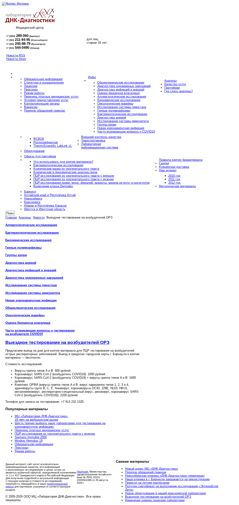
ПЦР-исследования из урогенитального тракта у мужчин (73, 179)
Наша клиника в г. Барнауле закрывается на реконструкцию (167, 479)
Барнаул (30, 191)
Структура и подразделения (44, 82)
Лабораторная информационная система (99, 145)
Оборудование (34, 151)
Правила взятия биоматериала (180, 160)
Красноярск (32, 202)
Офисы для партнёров (40, 156)
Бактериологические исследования (122, 114)
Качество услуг (175, 84)
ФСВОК (38, 139)
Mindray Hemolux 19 (28, 440)
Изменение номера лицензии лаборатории (155, 500)
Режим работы (34, 93)
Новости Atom (16, 59)
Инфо (92, 77)
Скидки (164, 163)
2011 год (174, 179)
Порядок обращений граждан (44, 110)
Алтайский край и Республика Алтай (50, 195)
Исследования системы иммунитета (123, 121)
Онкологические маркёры (115, 103)
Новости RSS (15, 55)
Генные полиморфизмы (113, 110)
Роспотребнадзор (45, 142)
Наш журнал (167, 170)
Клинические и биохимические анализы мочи (65, 172)
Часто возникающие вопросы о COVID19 (126, 131)
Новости (39, 217)
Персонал (31, 89)
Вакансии (30, 107)
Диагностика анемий (111, 117)
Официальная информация (43, 79)
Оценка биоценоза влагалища (118, 93)
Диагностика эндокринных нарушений (124, 86)
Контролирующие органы (42, 103)
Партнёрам (172, 87)
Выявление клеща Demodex (53, 186)
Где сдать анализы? (178, 91)
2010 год (174, 175)
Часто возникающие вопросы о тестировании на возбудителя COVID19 (40, 332)
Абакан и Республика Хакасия (45, 205)
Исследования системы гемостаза (121, 107)
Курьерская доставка (174, 167)
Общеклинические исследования (120, 82)
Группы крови (106, 124)
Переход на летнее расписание (147, 482)
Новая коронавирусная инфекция (120, 128)
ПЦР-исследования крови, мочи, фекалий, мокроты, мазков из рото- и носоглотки (91, 182)
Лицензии (30, 86)
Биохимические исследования (118, 100)
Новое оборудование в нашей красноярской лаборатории (165, 493)
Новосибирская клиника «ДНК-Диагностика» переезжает (165, 475)
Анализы (170, 80)
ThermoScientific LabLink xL (52, 146)
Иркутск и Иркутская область (44, 209)
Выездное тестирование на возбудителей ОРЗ (57, 342)
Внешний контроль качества (101, 137)
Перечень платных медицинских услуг (51, 96)
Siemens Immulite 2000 (31, 437)
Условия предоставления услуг (46, 100)
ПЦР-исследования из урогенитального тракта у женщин (73, 175)
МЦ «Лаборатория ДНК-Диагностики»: (41, 417)
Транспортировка (93, 140)
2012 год (174, 182)
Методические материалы (177, 186)
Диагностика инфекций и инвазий (120, 89)
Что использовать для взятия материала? (63, 161)
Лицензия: (83, 471)
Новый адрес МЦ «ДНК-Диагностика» (151, 468)
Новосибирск (33, 198)
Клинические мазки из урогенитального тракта (66, 168)
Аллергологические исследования (121, 96)
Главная (11, 217)
